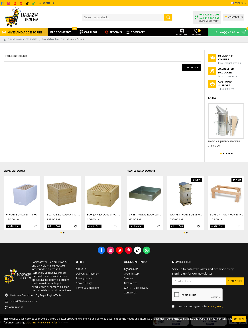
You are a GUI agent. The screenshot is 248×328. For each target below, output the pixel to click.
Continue (190, 67)
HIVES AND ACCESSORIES (24, 39)
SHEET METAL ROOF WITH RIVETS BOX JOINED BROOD (145, 214)
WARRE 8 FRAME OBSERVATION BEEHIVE (186, 214)
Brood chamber (50, 39)
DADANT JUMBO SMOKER (224, 141)
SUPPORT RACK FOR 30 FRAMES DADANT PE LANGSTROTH (226, 214)
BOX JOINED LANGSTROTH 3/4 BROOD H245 (103, 214)
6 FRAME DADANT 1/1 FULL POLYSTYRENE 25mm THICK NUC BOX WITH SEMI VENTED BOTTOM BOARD (22, 214)
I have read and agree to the (199, 306)
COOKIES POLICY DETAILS (41, 322)
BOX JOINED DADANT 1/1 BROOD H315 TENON (63, 214)
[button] (220, 153)
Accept (240, 319)
